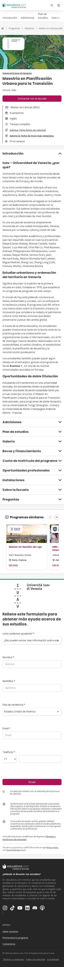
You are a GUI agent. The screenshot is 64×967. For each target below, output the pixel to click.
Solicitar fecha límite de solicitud (28, 130)
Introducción (9, 17)
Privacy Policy (52, 847)
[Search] (52, 5)
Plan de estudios (43, 15)
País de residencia (13, 704)
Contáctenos (8, 944)
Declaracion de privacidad (14, 839)
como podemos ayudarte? (18, 633)
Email (6, 728)
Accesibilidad (53, 959)
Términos (50, 836)
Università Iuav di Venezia (17, 73)
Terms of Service (13, 850)
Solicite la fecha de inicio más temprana (32, 135)
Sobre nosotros (10, 931)
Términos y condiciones (13, 959)
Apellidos (8, 681)
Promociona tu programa (15, 937)
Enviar (32, 782)
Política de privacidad (35, 959)
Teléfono (8, 752)
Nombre (8, 657)
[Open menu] (59, 5)
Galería (56, 17)
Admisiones (27, 17)
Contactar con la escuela (32, 98)
